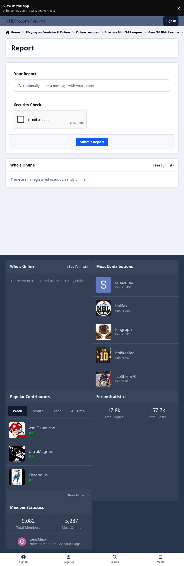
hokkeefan (125, 353)
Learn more (9, 8)
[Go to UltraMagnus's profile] (17, 453)
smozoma (124, 282)
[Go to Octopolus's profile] (17, 477)
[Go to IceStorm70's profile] (103, 379)
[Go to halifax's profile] (103, 308)
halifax (121, 305)
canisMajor (38, 539)
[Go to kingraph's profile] (103, 332)
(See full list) (163, 165)
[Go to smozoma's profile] (103, 285)
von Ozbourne (42, 428)
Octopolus (38, 475)
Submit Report (92, 142)
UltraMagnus (41, 451)
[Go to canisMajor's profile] (22, 541)
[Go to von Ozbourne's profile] (17, 430)
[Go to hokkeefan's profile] (103, 355)
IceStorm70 (125, 376)
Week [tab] (17, 411)
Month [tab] (38, 411)
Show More (75, 495)
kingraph (123, 329)
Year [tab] (57, 411)
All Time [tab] (78, 411)
